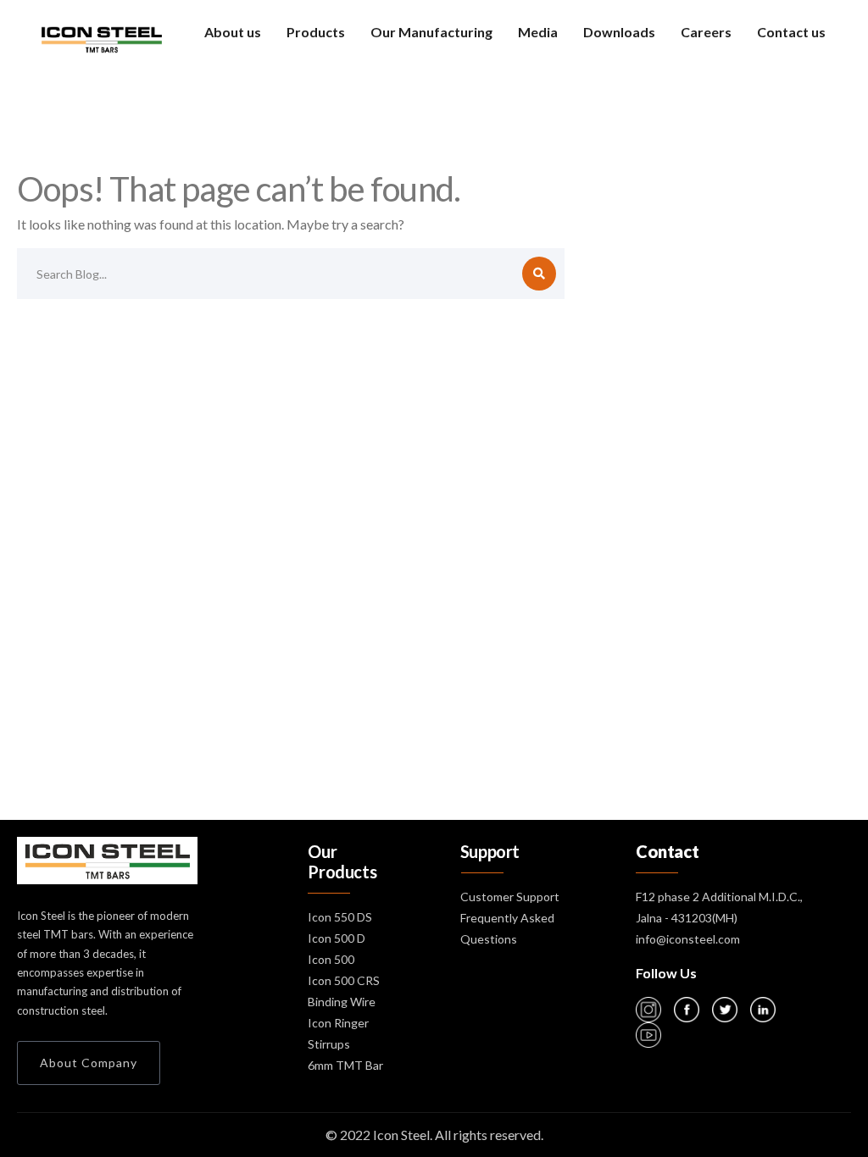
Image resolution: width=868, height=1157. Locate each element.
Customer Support (509, 896)
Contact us (791, 32)
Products (316, 32)
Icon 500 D (336, 938)
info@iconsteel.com (688, 939)
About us (232, 32)
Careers (706, 32)
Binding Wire (342, 1001)
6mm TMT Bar (345, 1065)
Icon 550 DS (340, 917)
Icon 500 (331, 959)
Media (538, 32)
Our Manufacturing (431, 32)
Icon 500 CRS (344, 980)
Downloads (619, 32)
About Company (88, 1062)
